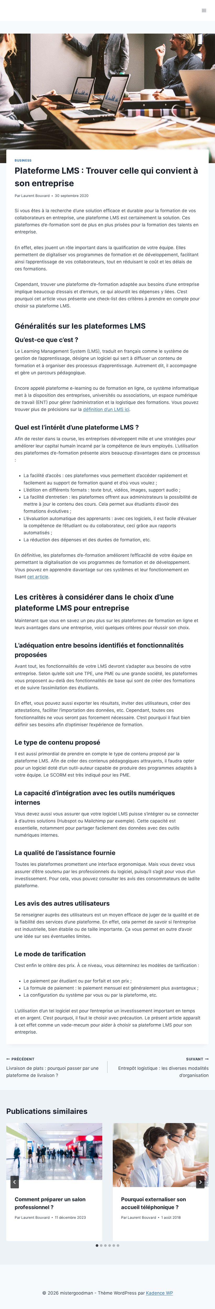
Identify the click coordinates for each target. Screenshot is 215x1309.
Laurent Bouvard (35, 196)
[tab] (97, 1245)
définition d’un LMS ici (106, 409)
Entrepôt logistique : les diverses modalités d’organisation (163, 1067)
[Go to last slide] (14, 1182)
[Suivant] (200, 1182)
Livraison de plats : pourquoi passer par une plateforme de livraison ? (52, 1067)
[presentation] (54, 1155)
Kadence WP (159, 1293)
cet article (37, 576)
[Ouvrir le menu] (204, 10)
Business (23, 160)
